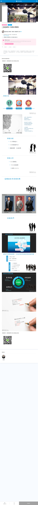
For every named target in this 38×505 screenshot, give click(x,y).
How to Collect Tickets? (9, 43)
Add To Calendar (6, 35)
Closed (28, 503)
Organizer (4, 503)
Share (35, 3)
